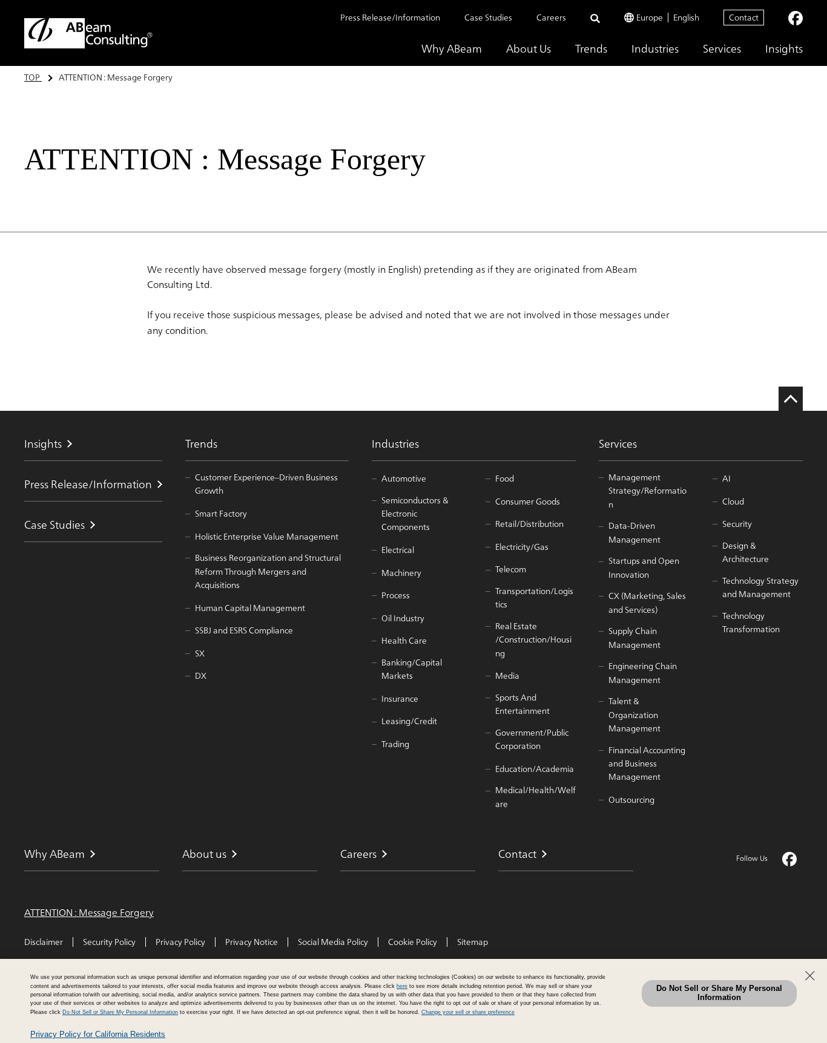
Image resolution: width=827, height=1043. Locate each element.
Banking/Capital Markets (411, 669)
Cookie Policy (412, 942)
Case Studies (488, 17)
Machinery (401, 573)
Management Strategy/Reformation (647, 491)
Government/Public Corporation (531, 739)
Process (395, 595)
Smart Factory (221, 513)
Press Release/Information (390, 17)
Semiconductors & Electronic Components (415, 514)
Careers (551, 17)
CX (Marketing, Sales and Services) (647, 602)
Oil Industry (402, 618)
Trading (395, 744)
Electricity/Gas (522, 547)
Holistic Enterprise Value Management (266, 536)
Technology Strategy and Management (760, 587)
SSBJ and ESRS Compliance (244, 630)
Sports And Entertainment (522, 704)
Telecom (510, 569)
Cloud (733, 501)
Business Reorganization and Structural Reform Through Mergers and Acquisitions (268, 571)
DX (200, 675)
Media (507, 675)
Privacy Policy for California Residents (97, 1034)
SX (200, 653)
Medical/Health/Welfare (535, 797)
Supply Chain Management (634, 638)
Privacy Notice (251, 942)
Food (504, 478)
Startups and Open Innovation (643, 567)
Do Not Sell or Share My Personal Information (719, 993)
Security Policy (109, 942)
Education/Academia (534, 769)
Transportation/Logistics (534, 598)
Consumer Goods (527, 501)
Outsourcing (631, 799)
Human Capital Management (250, 608)
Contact (744, 17)
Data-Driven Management (634, 532)
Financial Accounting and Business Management (646, 764)
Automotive (403, 478)
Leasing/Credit (409, 721)
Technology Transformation (751, 622)
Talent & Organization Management (634, 715)
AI (726, 478)
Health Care (404, 640)
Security (737, 524)
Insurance (399, 698)
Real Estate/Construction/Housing (533, 640)
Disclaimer (43, 942)
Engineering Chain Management (642, 673)
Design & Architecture (745, 552)
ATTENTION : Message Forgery (89, 913)
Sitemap (472, 942)
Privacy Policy (180, 942)
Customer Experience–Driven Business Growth (266, 484)
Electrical (397, 550)
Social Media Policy (333, 942)
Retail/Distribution (529, 524)
